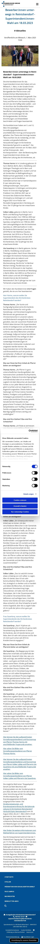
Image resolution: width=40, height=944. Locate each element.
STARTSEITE (9, 877)
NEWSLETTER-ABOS (12, 901)
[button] (30, 5)
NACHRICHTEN (10, 896)
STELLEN (8, 882)
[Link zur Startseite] (11, 4)
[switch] (35, 473)
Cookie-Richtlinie (26, 930)
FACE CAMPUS (9, 891)
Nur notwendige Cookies (20, 512)
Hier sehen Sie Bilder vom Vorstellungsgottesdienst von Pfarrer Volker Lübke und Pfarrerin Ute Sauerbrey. (19, 775)
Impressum (29, 932)
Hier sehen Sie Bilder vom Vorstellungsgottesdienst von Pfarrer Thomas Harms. (17, 751)
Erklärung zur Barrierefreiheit (20, 931)
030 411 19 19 (20, 917)
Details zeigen (28, 494)
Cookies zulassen (20, 500)
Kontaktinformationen (12, 930)
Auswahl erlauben (20, 506)
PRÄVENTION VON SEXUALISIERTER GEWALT (20, 887)
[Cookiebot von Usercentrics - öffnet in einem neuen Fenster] (29, 431)
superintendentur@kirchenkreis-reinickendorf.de (20, 920)
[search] (5, 906)
